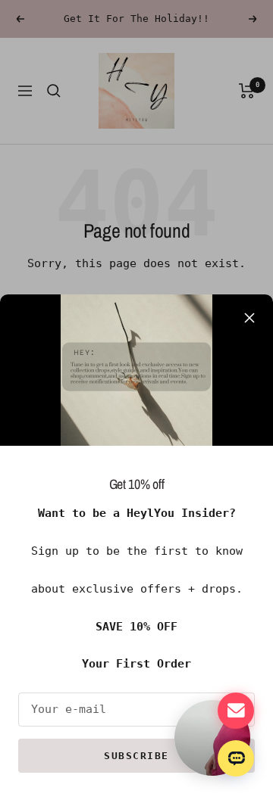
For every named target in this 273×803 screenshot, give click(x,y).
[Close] (249, 318)
